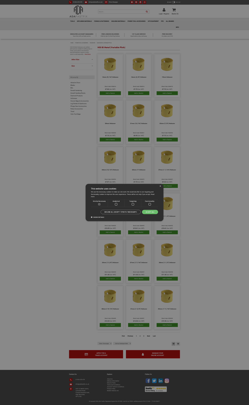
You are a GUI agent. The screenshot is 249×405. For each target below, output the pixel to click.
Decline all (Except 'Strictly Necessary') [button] (120, 212)
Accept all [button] (150, 212)
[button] (97, 217)
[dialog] (124, 202)
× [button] (160, 186)
